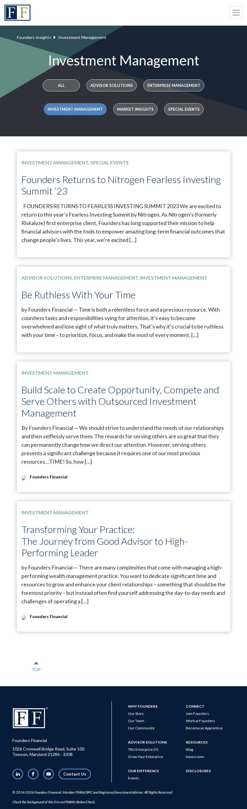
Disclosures (198, 771)
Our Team (136, 721)
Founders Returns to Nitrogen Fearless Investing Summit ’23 (121, 185)
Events (133, 778)
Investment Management (75, 109)
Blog (189, 749)
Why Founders (143, 706)
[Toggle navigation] (236, 12)
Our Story (136, 713)
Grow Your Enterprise (145, 756)
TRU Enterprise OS (143, 749)
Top (36, 666)
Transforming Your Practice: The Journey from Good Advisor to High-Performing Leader (104, 540)
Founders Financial (47, 792)
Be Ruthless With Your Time (78, 294)
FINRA (80, 792)
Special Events (184, 109)
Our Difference (143, 771)
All (61, 85)
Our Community (141, 728)
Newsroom (195, 756)
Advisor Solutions (111, 85)
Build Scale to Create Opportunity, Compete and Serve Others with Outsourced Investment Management (120, 401)
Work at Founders (200, 721)
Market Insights (135, 109)
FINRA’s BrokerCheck (79, 802)
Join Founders (197, 713)
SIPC (89, 792)
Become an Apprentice (204, 728)
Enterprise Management (173, 85)
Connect (195, 706)
